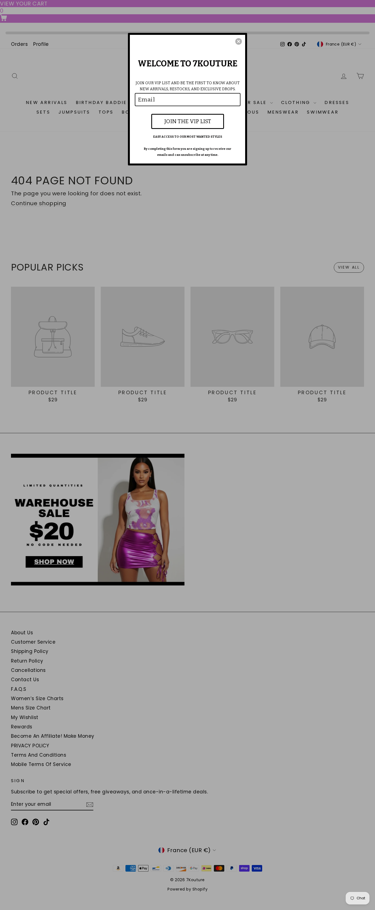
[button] (238, 41)
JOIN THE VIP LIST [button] (187, 121)
